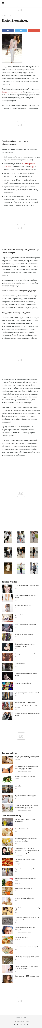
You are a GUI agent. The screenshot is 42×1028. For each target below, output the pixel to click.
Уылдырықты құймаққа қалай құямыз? (25, 860)
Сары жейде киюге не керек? (24, 869)
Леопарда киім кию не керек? (25, 654)
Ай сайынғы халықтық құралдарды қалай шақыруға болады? (26, 767)
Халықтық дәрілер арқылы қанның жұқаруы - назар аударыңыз (26, 806)
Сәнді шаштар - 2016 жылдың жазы (27, 976)
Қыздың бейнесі (20, 615)
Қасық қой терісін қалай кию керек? (27, 693)
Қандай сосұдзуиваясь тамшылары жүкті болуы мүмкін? (26, 967)
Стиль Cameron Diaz (22, 829)
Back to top (21, 1018)
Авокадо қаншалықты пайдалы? (25, 776)
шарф (32, 166)
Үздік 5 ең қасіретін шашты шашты (27, 585)
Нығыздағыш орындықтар (23, 888)
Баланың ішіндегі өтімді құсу (24, 898)
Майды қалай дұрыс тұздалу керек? (27, 757)
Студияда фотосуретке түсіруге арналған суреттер (25, 645)
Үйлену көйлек (20, 663)
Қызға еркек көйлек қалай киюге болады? (26, 674)
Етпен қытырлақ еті (21, 937)
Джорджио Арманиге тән (12, 92)
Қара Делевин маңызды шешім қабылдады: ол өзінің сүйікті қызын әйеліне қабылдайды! (27, 850)
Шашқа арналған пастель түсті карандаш (25, 928)
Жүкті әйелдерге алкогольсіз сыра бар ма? (27, 909)
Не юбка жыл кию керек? (23, 605)
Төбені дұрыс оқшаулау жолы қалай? (27, 956)
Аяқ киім (18, 786)
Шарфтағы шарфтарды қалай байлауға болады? (27, 714)
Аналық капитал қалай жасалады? (26, 947)
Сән (3, 16)
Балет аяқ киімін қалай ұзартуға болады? (25, 596)
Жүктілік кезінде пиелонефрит (25, 795)
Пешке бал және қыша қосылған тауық (25, 879)
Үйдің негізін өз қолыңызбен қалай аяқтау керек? (27, 918)
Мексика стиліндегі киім (23, 683)
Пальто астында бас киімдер (24, 634)
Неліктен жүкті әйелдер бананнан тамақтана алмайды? (26, 840)
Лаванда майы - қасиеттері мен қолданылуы (25, 820)
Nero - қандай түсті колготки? (25, 624)
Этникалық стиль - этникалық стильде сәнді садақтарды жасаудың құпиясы (26, 704)
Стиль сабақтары (9, 16)
